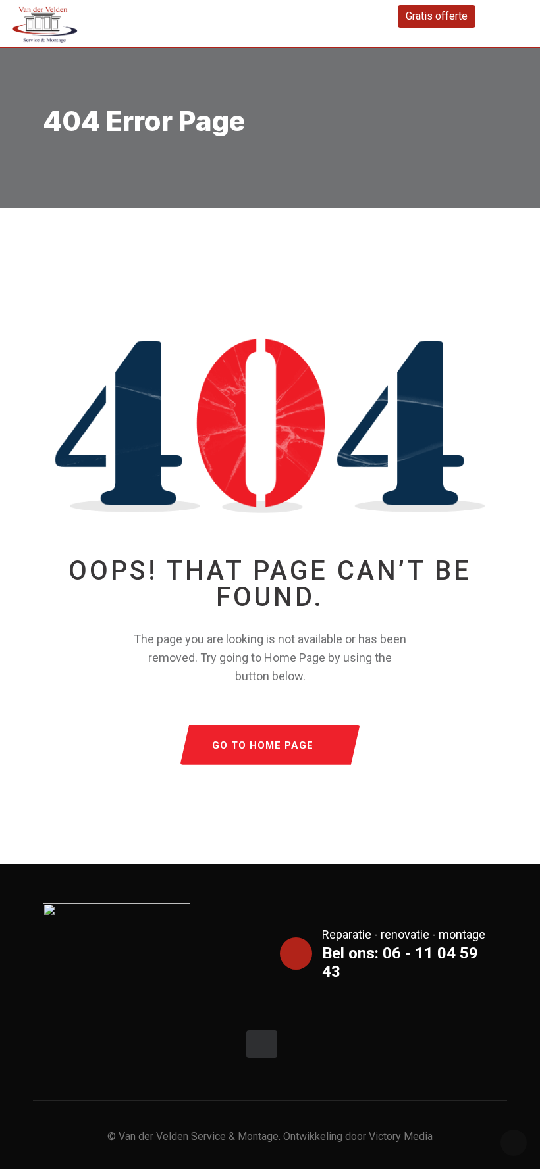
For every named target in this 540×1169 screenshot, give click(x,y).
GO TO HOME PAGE (262, 745)
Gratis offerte (437, 16)
